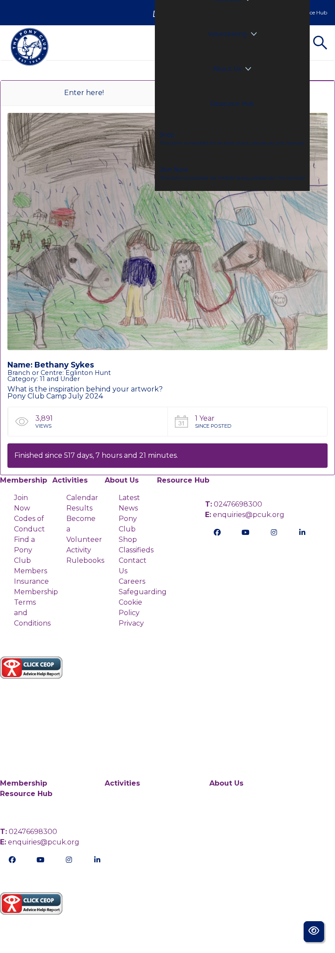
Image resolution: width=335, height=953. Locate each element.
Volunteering (227, 34)
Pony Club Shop (128, 529)
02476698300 (233, 504)
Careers (132, 581)
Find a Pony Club (24, 550)
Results (79, 508)
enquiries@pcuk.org (244, 515)
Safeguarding (143, 592)
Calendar (82, 498)
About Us (227, 69)
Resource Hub (232, 104)
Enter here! (84, 92)
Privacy (131, 623)
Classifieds (136, 550)
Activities (70, 480)
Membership (23, 480)
